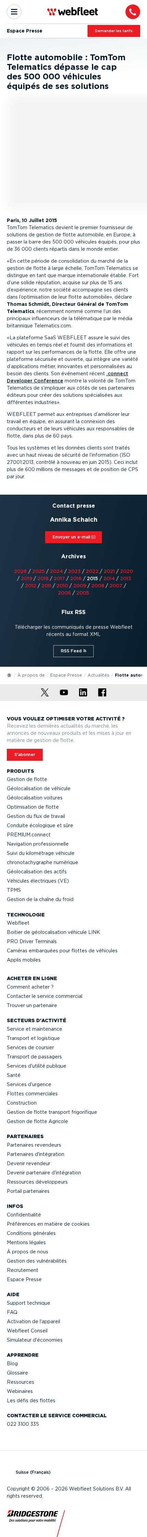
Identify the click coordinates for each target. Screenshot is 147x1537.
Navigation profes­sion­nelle (38, 844)
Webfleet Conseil (27, 1330)
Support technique (28, 1303)
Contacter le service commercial (44, 996)
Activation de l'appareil (33, 1321)
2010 (62, 585)
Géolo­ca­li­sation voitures (35, 797)
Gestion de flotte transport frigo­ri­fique (52, 1112)
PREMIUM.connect (29, 834)
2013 (125, 578)
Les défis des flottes (31, 1400)
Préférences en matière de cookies (48, 1224)
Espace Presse (66, 675)
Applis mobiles (24, 960)
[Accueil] (9, 675)
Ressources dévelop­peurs (37, 1182)
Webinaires (20, 1391)
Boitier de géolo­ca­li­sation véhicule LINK (53, 932)
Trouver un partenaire (32, 1005)
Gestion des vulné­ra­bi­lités (37, 1261)
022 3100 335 (23, 1424)
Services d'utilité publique (36, 1066)
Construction (22, 1103)
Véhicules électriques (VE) (38, 881)
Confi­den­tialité (24, 1214)
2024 (56, 571)
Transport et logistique (33, 1038)
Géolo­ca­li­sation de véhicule (38, 788)
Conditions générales (31, 1233)
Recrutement (22, 1270)
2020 (126, 571)
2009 (79, 585)
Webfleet (18, 923)
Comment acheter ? (30, 987)
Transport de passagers (34, 1056)
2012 (30, 585)
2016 (76, 578)
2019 (26, 578)
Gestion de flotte (27, 779)
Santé (14, 1075)
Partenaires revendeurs (34, 1145)
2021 (109, 571)
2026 (20, 571)
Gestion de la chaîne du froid (40, 899)
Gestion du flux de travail (36, 816)
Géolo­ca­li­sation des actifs (37, 871)
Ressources (20, 1382)
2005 (82, 593)
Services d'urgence (29, 1084)
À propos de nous (27, 1251)
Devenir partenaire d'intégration (44, 1172)
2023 (74, 571)
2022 (92, 571)
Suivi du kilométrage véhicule (41, 853)
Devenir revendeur (28, 1163)
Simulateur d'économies (35, 1340)
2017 (59, 578)
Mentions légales (26, 1242)
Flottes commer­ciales (32, 1093)
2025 (38, 571)
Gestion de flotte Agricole (37, 1121)
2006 (64, 593)
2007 (115, 585)
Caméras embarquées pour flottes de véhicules (62, 950)
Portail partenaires (28, 1191)
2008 (97, 585)
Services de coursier (30, 1047)
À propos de (31, 675)
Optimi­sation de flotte (33, 807)
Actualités (98, 675)
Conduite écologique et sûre (40, 825)
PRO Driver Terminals (32, 941)
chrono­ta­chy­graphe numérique (42, 862)
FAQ (12, 1312)
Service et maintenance (34, 1029)
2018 (43, 578)
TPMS (14, 890)
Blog (12, 1363)
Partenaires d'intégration (35, 1154)
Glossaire (17, 1373)
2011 (46, 585)
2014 (109, 578)
